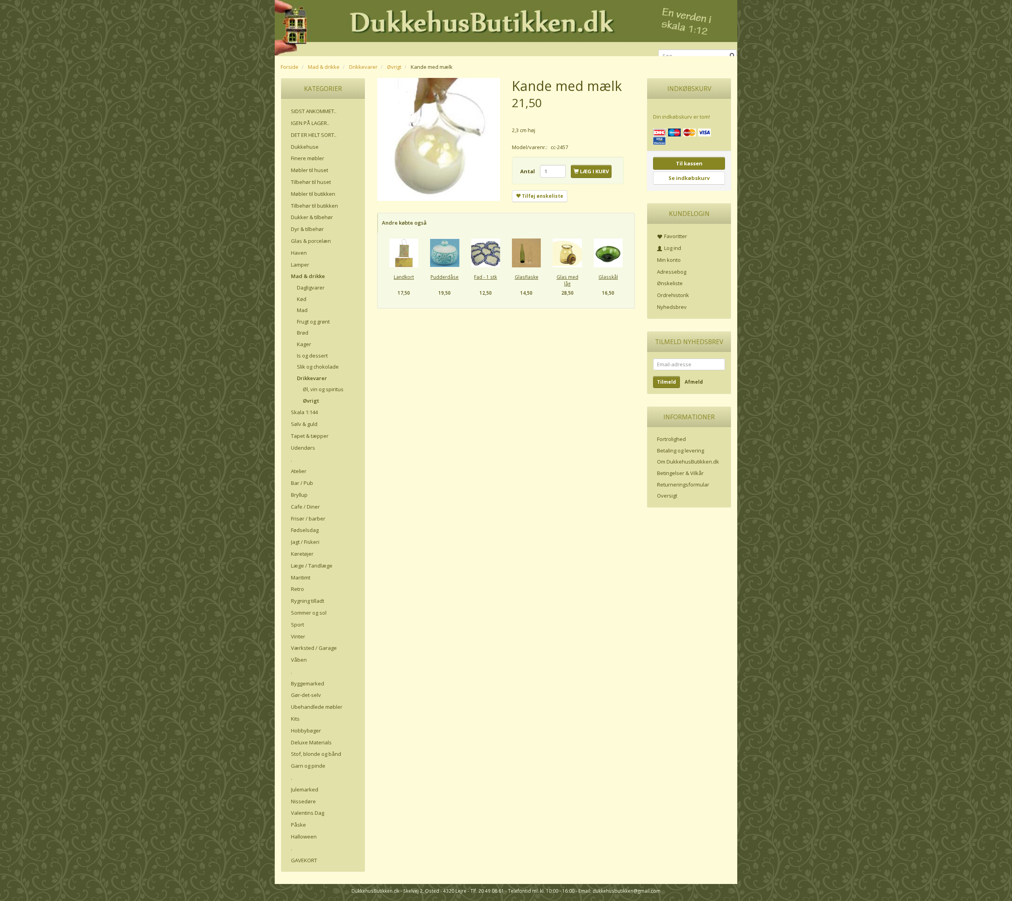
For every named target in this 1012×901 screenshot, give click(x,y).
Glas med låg (567, 280)
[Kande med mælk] (438, 139)
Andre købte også (404, 222)
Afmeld (694, 382)
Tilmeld (666, 382)
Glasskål (608, 277)
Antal (528, 171)
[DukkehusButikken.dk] (506, 27)
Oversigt (667, 495)
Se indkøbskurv (689, 178)
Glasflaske (526, 277)
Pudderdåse (444, 277)
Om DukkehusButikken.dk (688, 461)
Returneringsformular (683, 484)
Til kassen (689, 163)
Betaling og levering (680, 450)
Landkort (404, 277)
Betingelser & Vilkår (680, 473)
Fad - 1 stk (485, 277)
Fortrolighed (671, 439)
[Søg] (732, 56)
